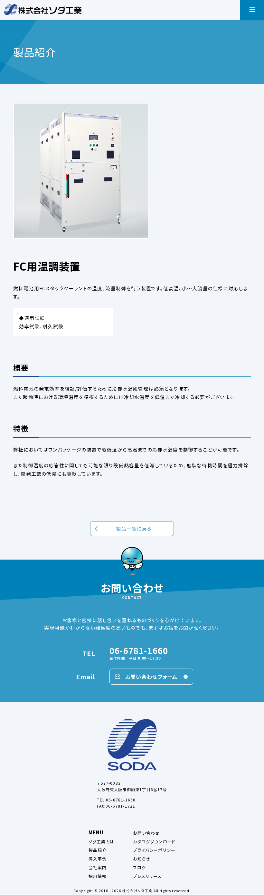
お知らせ (141, 859)
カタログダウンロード (154, 842)
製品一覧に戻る (134, 528)
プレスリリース (147, 876)
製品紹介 (98, 850)
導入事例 (98, 859)
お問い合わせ (146, 833)
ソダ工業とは (101, 842)
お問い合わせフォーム (151, 677)
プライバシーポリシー (154, 850)
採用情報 (98, 876)
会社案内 (98, 867)
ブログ (139, 867)
